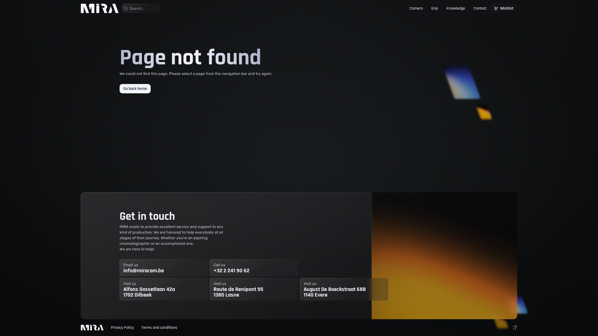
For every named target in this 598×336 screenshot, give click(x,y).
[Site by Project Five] (515, 327)
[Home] (99, 8)
